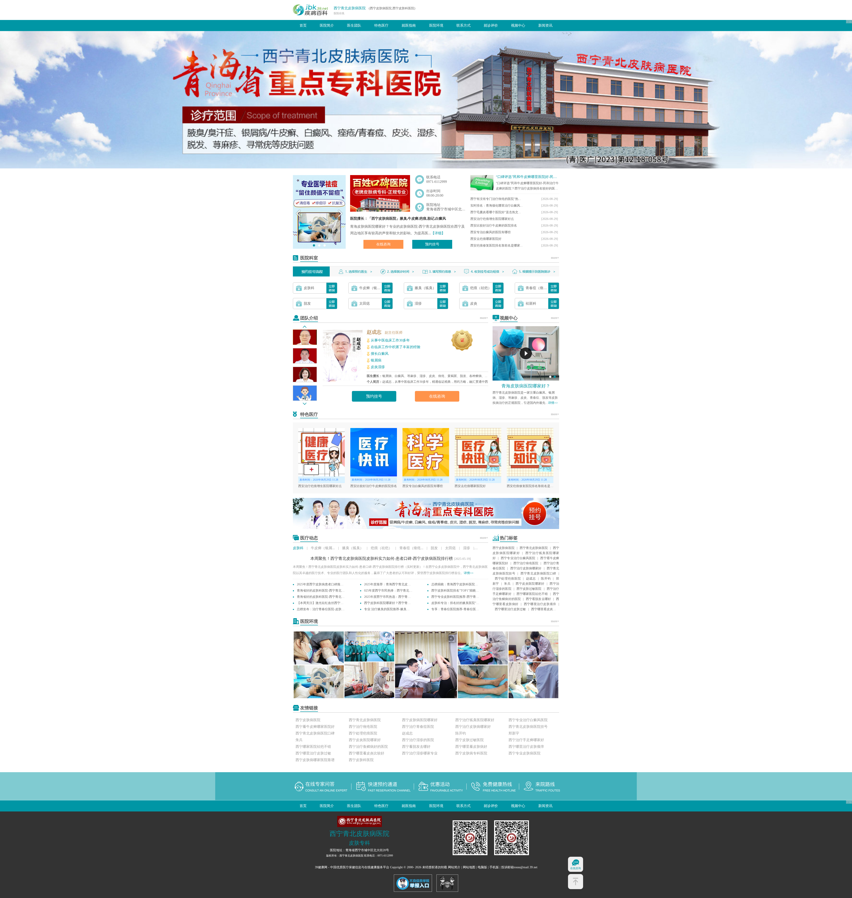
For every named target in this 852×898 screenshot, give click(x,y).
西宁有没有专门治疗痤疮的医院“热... (495, 199)
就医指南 (409, 25)
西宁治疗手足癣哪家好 (526, 740)
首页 (303, 25)
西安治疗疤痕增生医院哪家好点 (492, 219)
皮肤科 (298, 548)
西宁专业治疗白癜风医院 (518, 558)
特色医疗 (381, 25)
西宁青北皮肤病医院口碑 (538, 573)
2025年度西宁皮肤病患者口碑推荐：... (323, 584)
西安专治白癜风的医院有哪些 (490, 232)
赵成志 (374, 332)
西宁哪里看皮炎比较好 (366, 753)
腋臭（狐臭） (352, 548)
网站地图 (469, 867)
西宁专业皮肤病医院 (524, 753)
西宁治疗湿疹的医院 (418, 740)
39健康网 (321, 867)
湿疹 (466, 548)
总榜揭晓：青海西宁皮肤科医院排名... (457, 584)
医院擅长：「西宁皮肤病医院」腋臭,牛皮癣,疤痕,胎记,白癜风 (398, 218)
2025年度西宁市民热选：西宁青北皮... (390, 596)
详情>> (553, 403)
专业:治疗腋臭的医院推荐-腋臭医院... (389, 609)
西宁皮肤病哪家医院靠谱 (315, 760)
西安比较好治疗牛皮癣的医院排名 (493, 225)
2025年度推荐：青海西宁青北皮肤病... (390, 584)
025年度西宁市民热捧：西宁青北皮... (389, 590)
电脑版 (482, 867)
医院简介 (327, 25)
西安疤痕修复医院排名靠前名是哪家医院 (535, 486)
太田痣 (450, 548)
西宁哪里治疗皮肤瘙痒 (540, 604)
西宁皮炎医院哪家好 (530, 583)
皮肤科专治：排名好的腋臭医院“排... (456, 603)
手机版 (494, 867)
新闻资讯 (545, 25)
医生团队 (354, 25)
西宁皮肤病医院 (504, 548)
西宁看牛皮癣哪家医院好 (315, 726)
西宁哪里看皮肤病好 (471, 746)
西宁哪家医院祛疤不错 (532, 594)
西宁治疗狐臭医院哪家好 (474, 720)
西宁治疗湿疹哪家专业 (420, 753)
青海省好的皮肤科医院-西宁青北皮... (322, 590)
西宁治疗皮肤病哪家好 (525, 568)
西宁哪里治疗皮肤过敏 (510, 609)
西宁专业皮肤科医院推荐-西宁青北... (456, 596)
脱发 (434, 548)
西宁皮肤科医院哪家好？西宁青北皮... (390, 603)
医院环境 (436, 25)
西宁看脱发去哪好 (538, 599)
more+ (555, 257)
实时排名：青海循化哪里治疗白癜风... (496, 205)
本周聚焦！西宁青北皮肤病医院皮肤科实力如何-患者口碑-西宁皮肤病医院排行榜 (381, 558)
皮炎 (481, 548)
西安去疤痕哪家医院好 (485, 239)
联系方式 (463, 25)
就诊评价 (491, 25)
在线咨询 (383, 244)
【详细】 (438, 233)
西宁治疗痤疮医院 (525, 563)
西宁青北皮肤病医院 (350, 8)
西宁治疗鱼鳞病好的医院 (368, 746)
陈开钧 (546, 578)
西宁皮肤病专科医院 (471, 753)
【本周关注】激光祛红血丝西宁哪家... (323, 603)
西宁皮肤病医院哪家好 (420, 720)
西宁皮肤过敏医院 (529, 588)
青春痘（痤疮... (411, 548)
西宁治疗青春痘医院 (418, 726)
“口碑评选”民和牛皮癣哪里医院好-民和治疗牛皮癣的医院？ (542, 177)
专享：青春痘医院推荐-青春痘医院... (456, 609)
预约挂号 (432, 244)
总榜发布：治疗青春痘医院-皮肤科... (322, 609)
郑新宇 (514, 733)
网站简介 (454, 867)
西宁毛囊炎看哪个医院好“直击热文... (495, 212)
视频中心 (518, 25)
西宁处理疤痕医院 (508, 578)
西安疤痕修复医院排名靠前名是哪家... (496, 245)
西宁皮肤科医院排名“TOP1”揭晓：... (456, 590)
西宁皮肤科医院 (361, 760)
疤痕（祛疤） (381, 548)
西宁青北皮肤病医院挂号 (528, 726)
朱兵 (507, 583)
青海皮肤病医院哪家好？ (525, 385)
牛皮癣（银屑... (323, 548)
